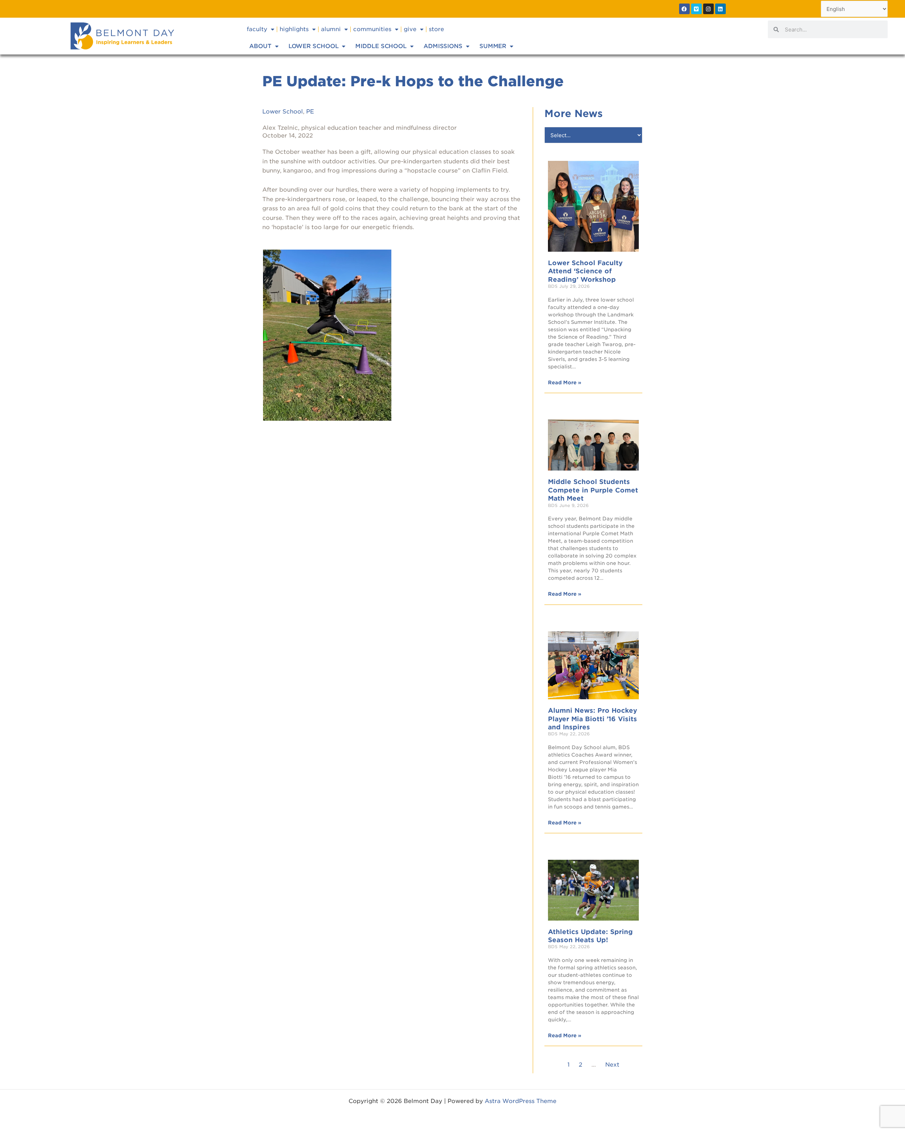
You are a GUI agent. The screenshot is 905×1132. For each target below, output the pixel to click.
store (436, 29)
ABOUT (260, 46)
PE (310, 111)
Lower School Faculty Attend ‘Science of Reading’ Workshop (585, 271)
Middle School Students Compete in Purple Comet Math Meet (593, 490)
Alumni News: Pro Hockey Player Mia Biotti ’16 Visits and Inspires (592, 719)
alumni (331, 29)
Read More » (564, 382)
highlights (294, 29)
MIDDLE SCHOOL (381, 46)
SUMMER (492, 46)
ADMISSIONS (443, 46)
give (410, 29)
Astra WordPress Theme (520, 1101)
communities (372, 29)
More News (573, 113)
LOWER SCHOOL (313, 46)
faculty (257, 29)
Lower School (282, 111)
